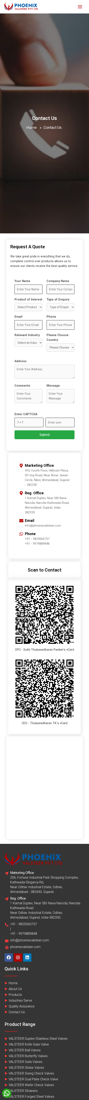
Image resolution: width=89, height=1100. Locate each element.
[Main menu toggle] (80, 7)
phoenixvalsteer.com (25, 947)
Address (20, 361)
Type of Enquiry (58, 299)
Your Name (22, 281)
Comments (22, 385)
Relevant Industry (27, 335)
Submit (45, 435)
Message (53, 385)
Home (31, 127)
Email (18, 316)
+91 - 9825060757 (37, 539)
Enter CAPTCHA (25, 414)
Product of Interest (28, 299)
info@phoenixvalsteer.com (29, 940)
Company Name (58, 281)
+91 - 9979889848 (37, 543)
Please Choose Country (58, 337)
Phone (51, 316)
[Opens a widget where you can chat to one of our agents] (73, 1093)
